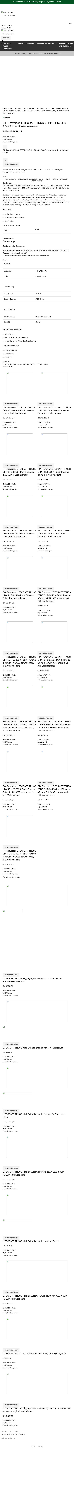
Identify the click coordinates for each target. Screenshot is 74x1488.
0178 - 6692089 (10, 7)
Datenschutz (14, 1434)
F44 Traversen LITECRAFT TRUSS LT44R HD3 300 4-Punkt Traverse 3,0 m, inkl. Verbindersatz (54, 533)
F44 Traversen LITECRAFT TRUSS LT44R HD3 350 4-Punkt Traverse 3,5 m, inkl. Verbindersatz (19, 595)
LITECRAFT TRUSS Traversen (7, 46)
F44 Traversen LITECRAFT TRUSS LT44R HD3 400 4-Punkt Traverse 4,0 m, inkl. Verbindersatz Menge (36, 151)
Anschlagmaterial (26, 43)
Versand (9, 139)
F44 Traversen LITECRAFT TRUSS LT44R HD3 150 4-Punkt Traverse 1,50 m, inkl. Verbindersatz (19, 472)
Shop (12, 108)
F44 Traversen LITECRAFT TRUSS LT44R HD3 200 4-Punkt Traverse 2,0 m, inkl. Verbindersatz (54, 472)
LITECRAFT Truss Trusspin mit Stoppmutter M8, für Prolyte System (34, 1353)
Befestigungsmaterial (47, 43)
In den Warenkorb (11, 164)
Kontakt (22, 1434)
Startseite (6, 108)
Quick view (5, 399)
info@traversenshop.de (31, 5)
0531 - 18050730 (10, 5)
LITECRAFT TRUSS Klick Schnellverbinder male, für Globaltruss (33, 1048)
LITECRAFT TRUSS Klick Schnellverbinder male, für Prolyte (31, 1241)
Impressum (5, 1434)
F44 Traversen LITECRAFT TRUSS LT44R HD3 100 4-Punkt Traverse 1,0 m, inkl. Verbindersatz (54, 410)
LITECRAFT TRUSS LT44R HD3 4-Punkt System (53, 108)
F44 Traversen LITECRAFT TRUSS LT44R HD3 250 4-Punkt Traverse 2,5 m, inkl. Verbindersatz (19, 533)
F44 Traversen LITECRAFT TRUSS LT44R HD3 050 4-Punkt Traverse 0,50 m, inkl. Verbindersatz (19, 410)
